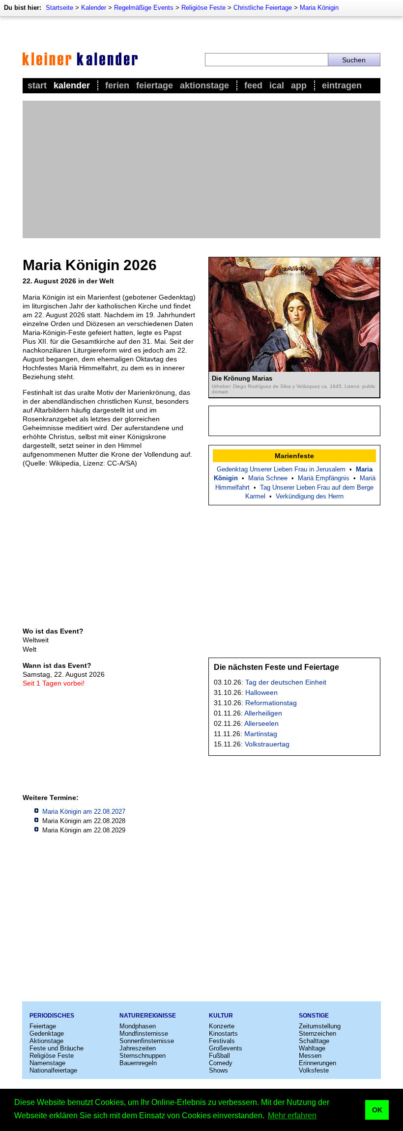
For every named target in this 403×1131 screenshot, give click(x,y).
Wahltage (312, 1048)
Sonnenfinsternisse (146, 1041)
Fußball (219, 1055)
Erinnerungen (317, 1063)
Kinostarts (223, 1033)
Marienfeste (294, 456)
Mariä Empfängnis (323, 478)
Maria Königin (319, 7)
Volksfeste (314, 1070)
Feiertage (154, 85)
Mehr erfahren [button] (292, 1115)
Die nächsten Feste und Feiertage (276, 667)
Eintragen (342, 85)
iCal (276, 85)
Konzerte (221, 1026)
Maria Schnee (268, 478)
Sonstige (314, 1015)
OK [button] (377, 1110)
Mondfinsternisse (143, 1033)
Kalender (93, 7)
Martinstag (260, 734)
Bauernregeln (138, 1063)
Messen (310, 1055)
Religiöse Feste (203, 7)
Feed (253, 85)
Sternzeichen (317, 1033)
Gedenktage (46, 1033)
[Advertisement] (201, 169)
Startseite (59, 7)
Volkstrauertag (267, 744)
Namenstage (47, 1063)
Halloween (261, 692)
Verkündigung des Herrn (310, 496)
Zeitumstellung (320, 1026)
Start (37, 85)
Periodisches (51, 1015)
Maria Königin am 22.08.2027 (83, 811)
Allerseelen (261, 723)
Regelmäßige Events (143, 7)
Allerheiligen (263, 713)
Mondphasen (137, 1026)
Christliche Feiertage (262, 7)
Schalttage (314, 1041)
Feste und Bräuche (56, 1048)
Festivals (222, 1041)
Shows (218, 1070)
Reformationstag (271, 703)
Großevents (225, 1048)
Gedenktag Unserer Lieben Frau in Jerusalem (281, 469)
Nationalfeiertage (53, 1070)
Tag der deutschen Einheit (285, 682)
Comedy (220, 1063)
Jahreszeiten (137, 1048)
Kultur (221, 1015)
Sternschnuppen (142, 1055)
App (299, 85)
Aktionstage (204, 85)
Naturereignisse (147, 1015)
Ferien (117, 85)
